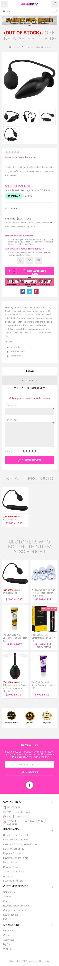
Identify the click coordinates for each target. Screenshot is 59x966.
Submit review (31, 460)
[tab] (29, 371)
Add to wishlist (20, 260)
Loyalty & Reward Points (15, 858)
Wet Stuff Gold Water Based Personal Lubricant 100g (15, 638)
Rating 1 (23, 451)
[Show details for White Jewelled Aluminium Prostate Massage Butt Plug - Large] (43, 573)
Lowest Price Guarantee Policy (20, 244)
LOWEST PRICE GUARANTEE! (19, 235)
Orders (6, 935)
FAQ (5, 919)
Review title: (11, 405)
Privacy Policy (10, 867)
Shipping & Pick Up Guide (16, 835)
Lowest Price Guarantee (15, 839)
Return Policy (10, 862)
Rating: (8, 451)
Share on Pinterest (36, 291)
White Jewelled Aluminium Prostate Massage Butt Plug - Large (43, 593)
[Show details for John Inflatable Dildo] (15, 500)
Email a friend (38, 260)
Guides (6, 901)
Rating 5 (35, 451)
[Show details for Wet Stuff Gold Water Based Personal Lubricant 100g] (15, 618)
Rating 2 (26, 451)
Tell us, (47, 253)
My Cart (7, 944)
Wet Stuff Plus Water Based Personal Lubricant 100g (43, 685)
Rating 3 (29, 451)
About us (8, 876)
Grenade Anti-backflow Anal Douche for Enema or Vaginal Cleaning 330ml (15, 686)
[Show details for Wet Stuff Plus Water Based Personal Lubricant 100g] (43, 665)
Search (55, 11)
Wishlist (7, 949)
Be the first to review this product (20, 157)
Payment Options (12, 853)
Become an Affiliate (13, 880)
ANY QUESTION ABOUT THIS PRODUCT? (24, 249)
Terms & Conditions (13, 871)
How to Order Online (13, 848)
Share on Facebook (22, 291)
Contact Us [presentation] (29, 380)
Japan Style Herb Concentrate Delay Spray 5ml (43, 638)
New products (10, 914)
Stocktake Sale (49, 609)
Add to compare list (29, 260)
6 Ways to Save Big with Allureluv (20, 844)
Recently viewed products (16, 905)
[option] (29, 20)
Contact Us (9, 892)
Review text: (11, 419)
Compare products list (14, 910)
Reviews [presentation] (29, 371)
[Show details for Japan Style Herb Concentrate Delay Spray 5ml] (43, 618)
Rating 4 (32, 451)
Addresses (8, 939)
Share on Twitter (29, 291)
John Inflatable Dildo (12, 518)
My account (9, 930)
